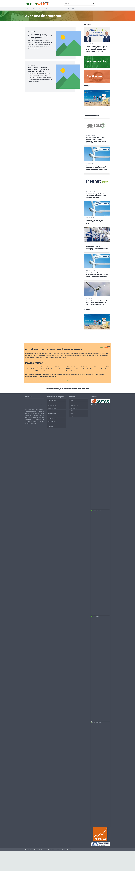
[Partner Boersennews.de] (100, 774)
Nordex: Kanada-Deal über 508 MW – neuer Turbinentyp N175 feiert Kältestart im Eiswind (96, 302)
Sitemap (71, 416)
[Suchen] (93, 3)
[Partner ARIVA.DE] (100, 668)
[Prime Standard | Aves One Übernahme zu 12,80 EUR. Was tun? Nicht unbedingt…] (68, 77)
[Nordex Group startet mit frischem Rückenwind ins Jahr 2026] (97, 208)
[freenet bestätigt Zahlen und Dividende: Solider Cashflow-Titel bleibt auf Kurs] (97, 182)
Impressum (72, 402)
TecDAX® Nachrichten (52, 408)
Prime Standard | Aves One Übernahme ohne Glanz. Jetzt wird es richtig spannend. (40, 36)
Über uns (71, 400)
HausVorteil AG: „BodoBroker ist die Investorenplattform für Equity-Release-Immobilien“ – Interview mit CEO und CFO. (97, 48)
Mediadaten (72, 410)
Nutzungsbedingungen (74, 405)
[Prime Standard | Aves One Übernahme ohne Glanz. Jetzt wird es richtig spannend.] (68, 43)
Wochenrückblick (51, 421)
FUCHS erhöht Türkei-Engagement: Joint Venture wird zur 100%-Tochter (97, 248)
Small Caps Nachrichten (52, 418)
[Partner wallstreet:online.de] (100, 562)
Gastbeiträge (50, 426)
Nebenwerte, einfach (67, 388)
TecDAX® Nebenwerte (52, 405)
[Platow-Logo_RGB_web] (100, 834)
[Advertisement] (42, 861)
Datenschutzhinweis (73, 408)
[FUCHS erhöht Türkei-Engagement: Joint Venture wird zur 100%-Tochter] (97, 234)
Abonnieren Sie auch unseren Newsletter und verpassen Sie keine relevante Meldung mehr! (48, 380)
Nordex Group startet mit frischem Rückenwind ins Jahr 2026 (96, 222)
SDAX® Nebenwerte (52, 410)
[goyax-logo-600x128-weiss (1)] (100, 401)
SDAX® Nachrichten (52, 413)
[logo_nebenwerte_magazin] (37, 3)
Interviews (50, 423)
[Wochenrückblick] (97, 62)
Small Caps (50, 416)
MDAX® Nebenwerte (52, 400)
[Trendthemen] (97, 76)
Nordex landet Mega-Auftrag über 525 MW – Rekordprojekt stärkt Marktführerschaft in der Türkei (96, 168)
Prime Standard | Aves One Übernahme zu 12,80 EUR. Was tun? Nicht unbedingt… (38, 69)
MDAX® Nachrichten (52, 402)
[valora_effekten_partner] (100, 844)
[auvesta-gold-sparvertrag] (97, 98)
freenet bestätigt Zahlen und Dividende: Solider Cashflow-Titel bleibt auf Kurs (96, 195)
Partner (71, 413)
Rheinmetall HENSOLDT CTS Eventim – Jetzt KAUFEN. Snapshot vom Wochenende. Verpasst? (96, 140)
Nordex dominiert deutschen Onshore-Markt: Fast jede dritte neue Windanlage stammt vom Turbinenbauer (97, 275)
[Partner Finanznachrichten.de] (100, 456)
